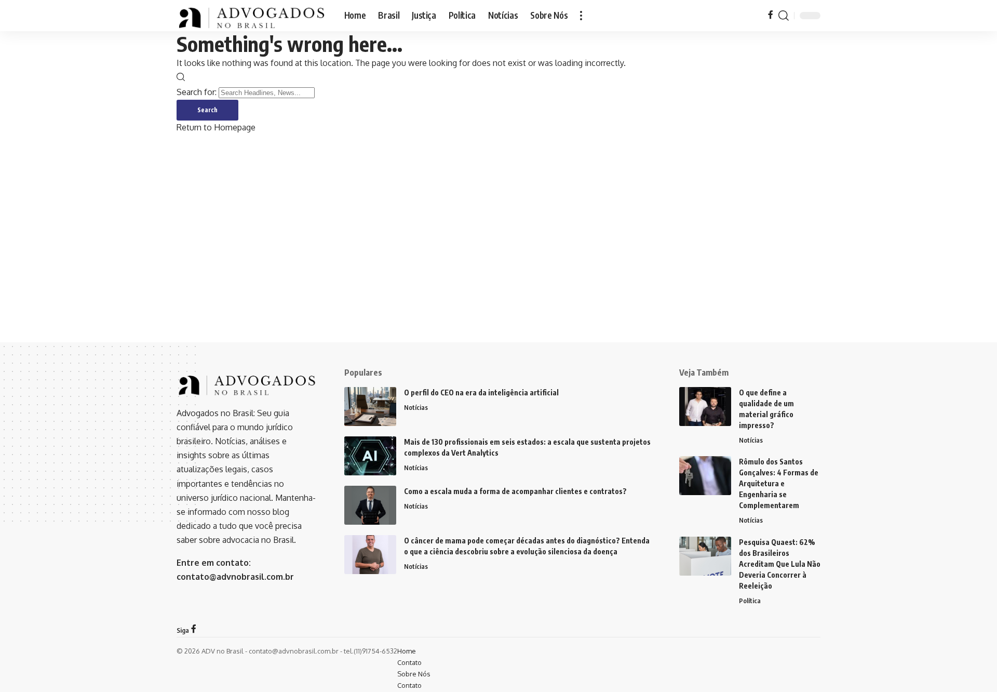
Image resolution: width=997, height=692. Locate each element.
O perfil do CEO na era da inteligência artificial (481, 392)
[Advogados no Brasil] (252, 15)
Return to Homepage (216, 127)
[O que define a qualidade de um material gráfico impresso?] (705, 406)
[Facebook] (770, 15)
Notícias (416, 407)
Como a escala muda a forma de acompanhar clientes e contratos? (515, 491)
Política (750, 600)
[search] (783, 15)
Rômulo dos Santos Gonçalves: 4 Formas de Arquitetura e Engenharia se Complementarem (778, 483)
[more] (581, 15)
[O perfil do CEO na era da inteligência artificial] (370, 406)
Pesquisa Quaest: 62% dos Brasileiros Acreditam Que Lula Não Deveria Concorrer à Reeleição (779, 564)
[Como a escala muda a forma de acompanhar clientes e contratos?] (370, 505)
